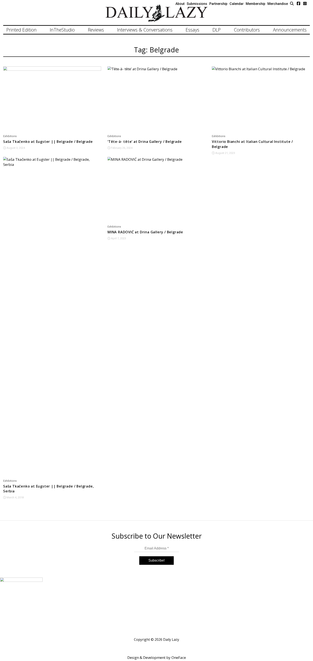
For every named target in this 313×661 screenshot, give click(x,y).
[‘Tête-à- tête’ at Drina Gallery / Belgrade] (156, 99)
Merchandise (277, 4)
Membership (255, 4)
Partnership (218, 4)
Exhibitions (10, 136)
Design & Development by (156, 657)
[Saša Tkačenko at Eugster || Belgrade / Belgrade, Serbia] (52, 316)
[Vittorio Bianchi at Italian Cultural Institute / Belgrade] (261, 99)
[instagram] (305, 3)
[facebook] (298, 3)
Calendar (237, 4)
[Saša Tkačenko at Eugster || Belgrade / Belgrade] (52, 99)
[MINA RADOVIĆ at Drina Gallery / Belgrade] (156, 189)
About (180, 4)
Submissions (197, 4)
